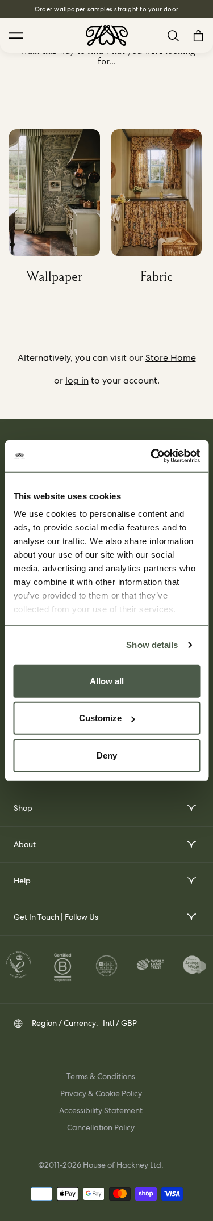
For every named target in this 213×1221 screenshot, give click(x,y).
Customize (100, 718)
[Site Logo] (107, 35)
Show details (152, 645)
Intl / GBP (120, 1023)
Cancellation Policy (101, 1127)
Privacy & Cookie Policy (101, 1093)
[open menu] (190, 808)
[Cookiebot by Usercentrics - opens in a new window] (151, 456)
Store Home (170, 358)
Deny (107, 755)
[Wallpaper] (60, 210)
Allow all (107, 680)
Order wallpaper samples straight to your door (106, 9)
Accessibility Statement (101, 1110)
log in (77, 380)
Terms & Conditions (100, 1076)
